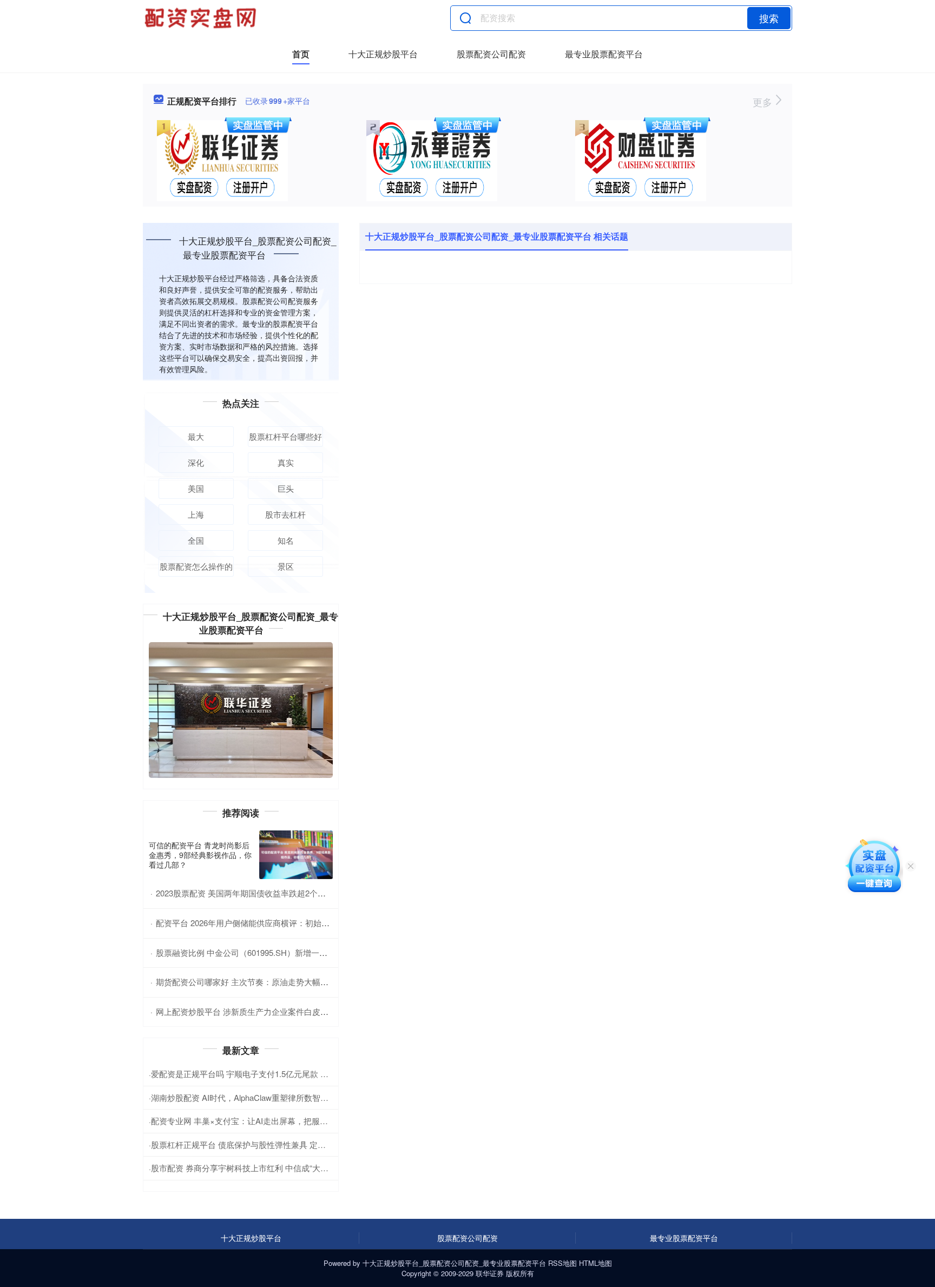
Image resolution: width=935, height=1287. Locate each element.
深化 (196, 462)
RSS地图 (562, 1263)
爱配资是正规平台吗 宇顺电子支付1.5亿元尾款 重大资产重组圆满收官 (276, 1073)
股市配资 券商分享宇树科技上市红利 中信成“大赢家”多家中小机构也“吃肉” (284, 1167)
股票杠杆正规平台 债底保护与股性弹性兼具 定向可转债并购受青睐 (271, 1144)
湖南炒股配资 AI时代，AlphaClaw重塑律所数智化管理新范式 (260, 1097)
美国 (196, 488)
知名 (286, 540)
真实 (286, 462)
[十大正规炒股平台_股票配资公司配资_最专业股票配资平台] (202, 17)
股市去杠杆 (285, 514)
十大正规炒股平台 (383, 54)
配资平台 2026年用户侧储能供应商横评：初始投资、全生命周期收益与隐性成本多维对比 (316, 922)
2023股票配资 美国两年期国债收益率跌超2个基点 (245, 893)
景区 (286, 566)
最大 (196, 436)
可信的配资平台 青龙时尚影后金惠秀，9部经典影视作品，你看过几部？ (200, 855)
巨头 (286, 488)
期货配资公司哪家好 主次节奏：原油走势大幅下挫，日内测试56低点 (279, 981)
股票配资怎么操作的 (196, 566)
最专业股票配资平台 (604, 54)
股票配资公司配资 (491, 54)
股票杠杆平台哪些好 (285, 436)
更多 (764, 102)
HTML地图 (595, 1263)
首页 (301, 54)
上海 (196, 514)
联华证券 (490, 1273)
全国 (196, 540)
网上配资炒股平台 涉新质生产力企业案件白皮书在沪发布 (258, 1011)
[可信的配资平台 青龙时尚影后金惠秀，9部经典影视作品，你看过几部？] (296, 855)
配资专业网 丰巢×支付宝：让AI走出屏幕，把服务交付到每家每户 (268, 1120)
